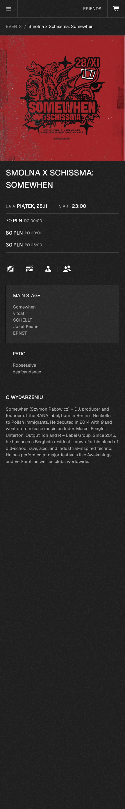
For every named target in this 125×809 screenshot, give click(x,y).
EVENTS (14, 26)
